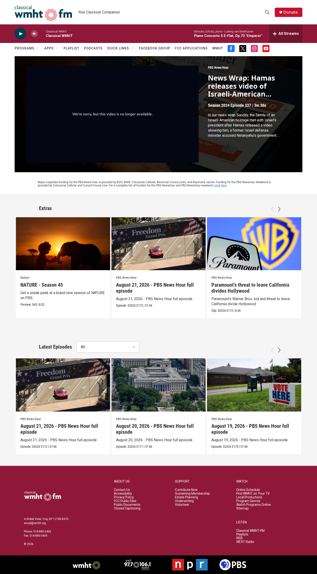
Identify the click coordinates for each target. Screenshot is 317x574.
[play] (20, 33)
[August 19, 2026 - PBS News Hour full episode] (254, 384)
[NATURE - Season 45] (63, 243)
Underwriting (184, 501)
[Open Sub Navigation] (38, 48)
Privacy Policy (124, 497)
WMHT (217, 48)
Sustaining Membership (192, 493)
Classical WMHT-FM (250, 530)
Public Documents (127, 504)
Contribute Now (186, 490)
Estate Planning (186, 497)
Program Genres (248, 501)
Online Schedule (248, 490)
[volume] (34, 34)
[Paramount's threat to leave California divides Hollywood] (254, 243)
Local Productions (249, 497)
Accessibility (123, 493)
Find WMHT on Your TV (253, 493)
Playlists (242, 534)
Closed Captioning (127, 508)
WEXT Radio (245, 542)
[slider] (41, 33)
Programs (24, 48)
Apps (49, 48)
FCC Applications (191, 48)
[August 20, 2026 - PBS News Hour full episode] (158, 384)
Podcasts (93, 48)
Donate (290, 12)
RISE (239, 538)
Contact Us (122, 490)
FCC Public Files (125, 501)
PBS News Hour (218, 67)
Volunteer (182, 504)
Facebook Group (154, 48)
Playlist (71, 48)
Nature (24, 277)
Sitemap (242, 508)
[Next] (279, 209)
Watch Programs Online (253, 504)
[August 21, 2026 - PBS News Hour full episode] (158, 243)
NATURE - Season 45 (41, 285)
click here (220, 185)
